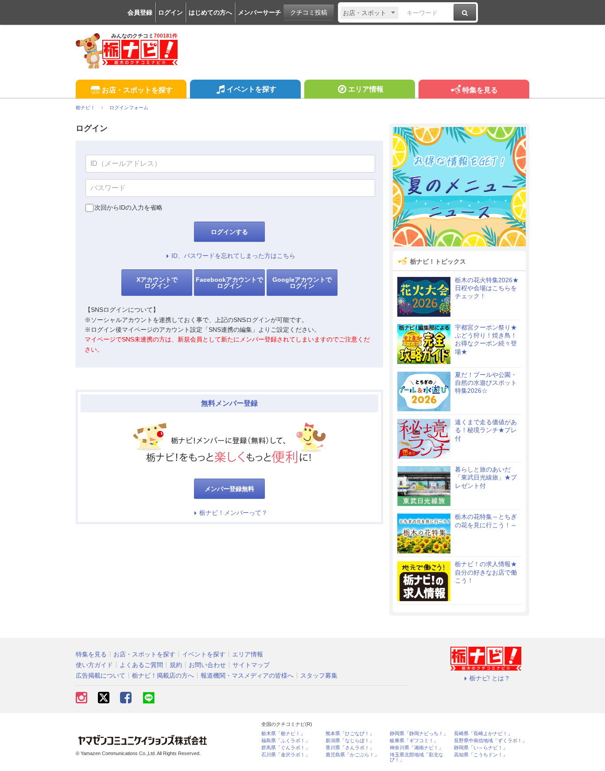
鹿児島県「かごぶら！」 (352, 754)
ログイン (170, 12)
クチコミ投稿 (308, 12)
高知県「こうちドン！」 (481, 754)
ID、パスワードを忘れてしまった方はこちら (233, 255)
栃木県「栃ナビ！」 (283, 733)
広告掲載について (100, 675)
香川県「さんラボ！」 (350, 747)
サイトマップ (251, 664)
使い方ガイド (94, 664)
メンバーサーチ (259, 12)
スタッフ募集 (318, 675)
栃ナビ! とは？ (489, 678)
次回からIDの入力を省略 (128, 207)
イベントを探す (251, 89)
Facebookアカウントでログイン (229, 282)
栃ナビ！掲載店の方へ (163, 675)
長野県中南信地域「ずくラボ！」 (490, 740)
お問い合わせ (207, 664)
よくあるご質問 (141, 664)
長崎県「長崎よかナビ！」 (483, 733)
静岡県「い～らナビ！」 (481, 747)
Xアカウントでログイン (157, 282)
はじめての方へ (210, 12)
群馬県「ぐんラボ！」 (285, 747)
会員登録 (140, 12)
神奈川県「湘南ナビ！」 (416, 747)
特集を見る (480, 90)
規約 (176, 664)
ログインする (229, 231)
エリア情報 (366, 89)
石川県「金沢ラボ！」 (285, 754)
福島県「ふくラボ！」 (285, 740)
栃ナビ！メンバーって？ (233, 512)
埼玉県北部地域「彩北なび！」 (416, 757)
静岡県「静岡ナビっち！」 (419, 733)
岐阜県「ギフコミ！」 (414, 740)
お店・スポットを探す (137, 90)
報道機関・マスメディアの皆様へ (247, 675)
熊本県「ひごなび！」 (350, 733)
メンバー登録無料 (229, 488)
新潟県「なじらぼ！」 (350, 740)
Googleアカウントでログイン (302, 282)
